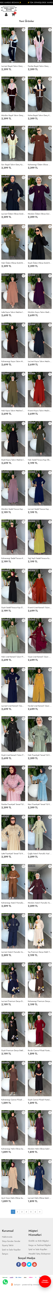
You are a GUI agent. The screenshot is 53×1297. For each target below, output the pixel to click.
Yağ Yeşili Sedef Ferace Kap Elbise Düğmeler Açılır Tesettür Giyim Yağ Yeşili (40, 558)
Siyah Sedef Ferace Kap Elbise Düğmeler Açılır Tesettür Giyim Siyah (13, 607)
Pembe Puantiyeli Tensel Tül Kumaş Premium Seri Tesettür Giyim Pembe (13, 804)
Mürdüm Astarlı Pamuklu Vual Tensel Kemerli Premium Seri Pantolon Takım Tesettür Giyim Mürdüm (40, 902)
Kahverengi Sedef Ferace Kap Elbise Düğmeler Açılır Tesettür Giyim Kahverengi (13, 558)
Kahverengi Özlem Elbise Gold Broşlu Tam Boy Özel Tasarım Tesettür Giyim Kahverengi (40, 164)
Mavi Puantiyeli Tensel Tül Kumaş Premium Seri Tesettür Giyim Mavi (40, 804)
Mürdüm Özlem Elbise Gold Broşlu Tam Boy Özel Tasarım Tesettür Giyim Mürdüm (40, 213)
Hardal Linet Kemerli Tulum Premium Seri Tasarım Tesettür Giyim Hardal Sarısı (40, 705)
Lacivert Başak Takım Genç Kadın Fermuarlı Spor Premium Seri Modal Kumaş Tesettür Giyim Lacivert (13, 66)
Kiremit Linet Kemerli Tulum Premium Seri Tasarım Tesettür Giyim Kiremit (40, 607)
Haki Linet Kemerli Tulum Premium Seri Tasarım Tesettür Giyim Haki (13, 656)
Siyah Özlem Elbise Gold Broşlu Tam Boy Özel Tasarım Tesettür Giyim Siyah (40, 263)
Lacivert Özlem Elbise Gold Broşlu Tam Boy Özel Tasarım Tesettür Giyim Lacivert (13, 213)
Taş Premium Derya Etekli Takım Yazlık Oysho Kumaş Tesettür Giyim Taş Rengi (40, 952)
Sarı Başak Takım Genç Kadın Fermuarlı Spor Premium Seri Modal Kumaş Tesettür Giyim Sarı (13, 164)
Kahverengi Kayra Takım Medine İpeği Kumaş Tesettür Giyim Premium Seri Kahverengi (13, 361)
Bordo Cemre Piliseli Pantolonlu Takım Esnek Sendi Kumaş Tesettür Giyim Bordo (40, 1050)
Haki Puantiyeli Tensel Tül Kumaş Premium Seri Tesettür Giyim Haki (40, 755)
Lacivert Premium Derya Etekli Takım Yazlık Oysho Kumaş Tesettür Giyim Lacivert (13, 1001)
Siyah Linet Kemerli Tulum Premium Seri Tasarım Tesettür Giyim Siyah (13, 755)
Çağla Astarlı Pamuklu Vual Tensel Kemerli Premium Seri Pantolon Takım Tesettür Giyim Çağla (40, 853)
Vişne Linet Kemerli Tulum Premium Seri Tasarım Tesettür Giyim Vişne (40, 656)
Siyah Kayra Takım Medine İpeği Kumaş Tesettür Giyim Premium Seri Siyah (13, 459)
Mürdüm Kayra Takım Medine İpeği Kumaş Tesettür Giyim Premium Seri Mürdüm (40, 312)
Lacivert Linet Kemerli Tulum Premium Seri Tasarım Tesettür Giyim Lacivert (13, 705)
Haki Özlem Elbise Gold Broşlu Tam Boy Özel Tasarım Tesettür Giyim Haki (13, 263)
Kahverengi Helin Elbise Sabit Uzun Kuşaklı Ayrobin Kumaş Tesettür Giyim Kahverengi (13, 1148)
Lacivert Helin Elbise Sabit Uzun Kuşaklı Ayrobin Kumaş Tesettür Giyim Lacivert (40, 1198)
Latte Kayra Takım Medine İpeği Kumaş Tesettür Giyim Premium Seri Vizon (13, 312)
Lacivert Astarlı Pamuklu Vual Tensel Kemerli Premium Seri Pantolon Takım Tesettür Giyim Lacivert (13, 952)
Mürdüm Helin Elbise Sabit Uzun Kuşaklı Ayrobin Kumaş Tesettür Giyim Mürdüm (40, 1148)
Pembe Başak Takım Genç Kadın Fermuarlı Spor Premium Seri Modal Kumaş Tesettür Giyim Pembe (40, 66)
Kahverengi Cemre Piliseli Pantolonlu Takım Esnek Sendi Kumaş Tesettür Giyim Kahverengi (13, 1099)
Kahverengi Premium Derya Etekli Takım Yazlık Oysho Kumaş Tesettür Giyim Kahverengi (40, 1001)
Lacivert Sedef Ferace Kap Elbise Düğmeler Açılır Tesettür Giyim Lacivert (40, 509)
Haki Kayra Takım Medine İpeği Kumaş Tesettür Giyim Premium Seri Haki (13, 410)
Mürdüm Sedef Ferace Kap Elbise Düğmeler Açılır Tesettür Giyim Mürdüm (13, 509)
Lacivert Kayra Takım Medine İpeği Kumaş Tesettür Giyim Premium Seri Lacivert (40, 361)
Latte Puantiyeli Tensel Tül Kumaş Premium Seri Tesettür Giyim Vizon (13, 853)
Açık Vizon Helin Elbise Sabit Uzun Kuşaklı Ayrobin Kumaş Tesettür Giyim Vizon (13, 1198)
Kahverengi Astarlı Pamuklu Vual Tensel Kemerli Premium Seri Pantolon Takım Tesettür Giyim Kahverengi (13, 902)
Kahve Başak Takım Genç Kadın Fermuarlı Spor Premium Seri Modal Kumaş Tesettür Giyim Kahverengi (40, 115)
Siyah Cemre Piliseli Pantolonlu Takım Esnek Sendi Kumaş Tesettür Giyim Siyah (40, 1099)
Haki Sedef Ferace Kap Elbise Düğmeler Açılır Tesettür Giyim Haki (40, 459)
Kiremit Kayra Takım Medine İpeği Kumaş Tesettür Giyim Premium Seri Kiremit (40, 410)
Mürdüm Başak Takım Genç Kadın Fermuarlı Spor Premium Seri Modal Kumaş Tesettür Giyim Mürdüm (13, 115)
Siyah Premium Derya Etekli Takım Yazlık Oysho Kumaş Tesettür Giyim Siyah (13, 1050)
